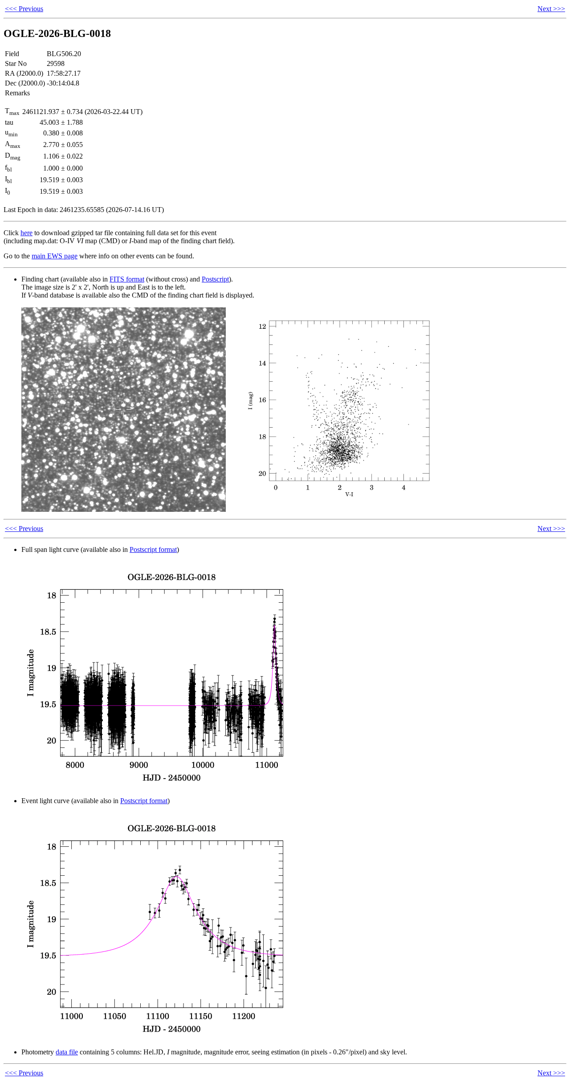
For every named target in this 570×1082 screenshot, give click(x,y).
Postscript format (153, 549)
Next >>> (551, 8)
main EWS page (54, 256)
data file (67, 1052)
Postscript (215, 279)
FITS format (127, 279)
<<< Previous (24, 8)
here (26, 233)
